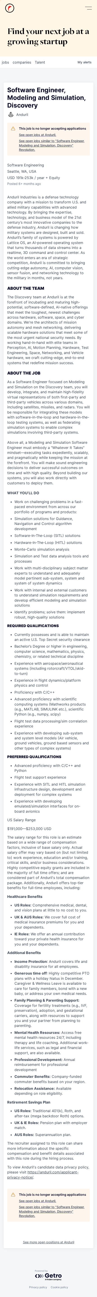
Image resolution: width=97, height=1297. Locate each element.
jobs (5, 62)
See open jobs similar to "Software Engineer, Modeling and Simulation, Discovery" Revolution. (52, 145)
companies (22, 62)
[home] (9, 8)
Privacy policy (38, 1287)
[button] (88, 8)
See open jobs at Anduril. (37, 135)
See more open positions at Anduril (48, 1242)
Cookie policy (59, 1287)
